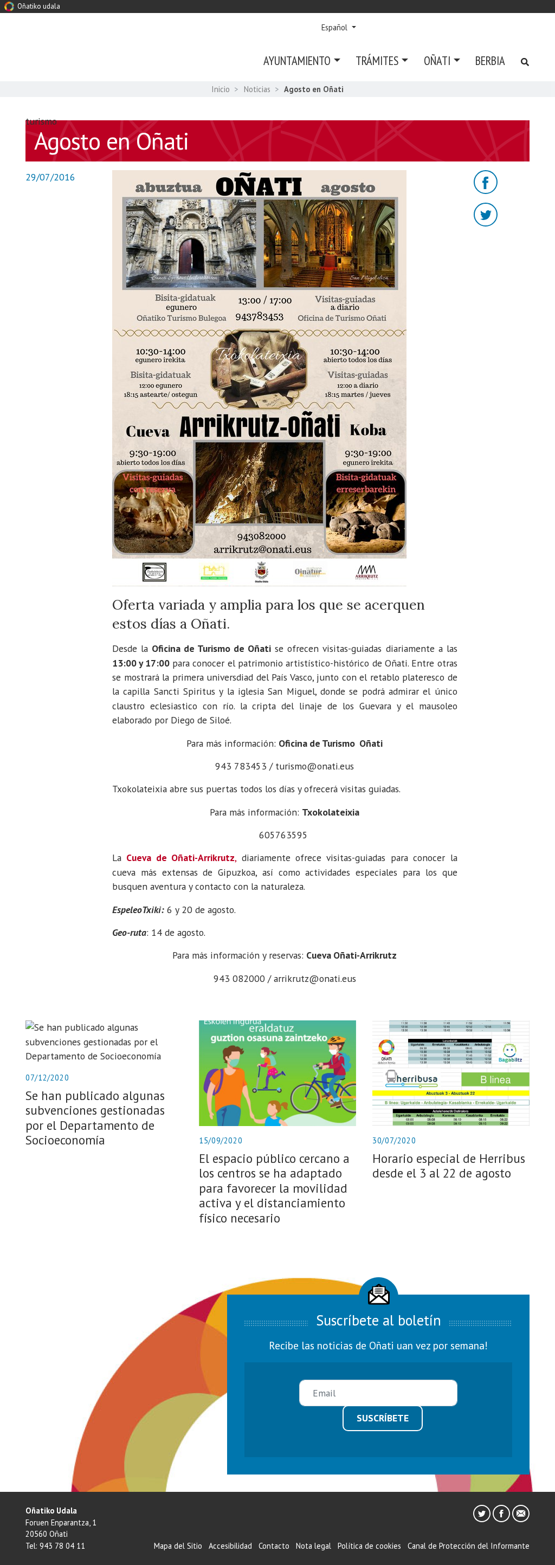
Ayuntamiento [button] (297, 60)
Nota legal (313, 1546)
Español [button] (335, 27)
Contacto (274, 1546)
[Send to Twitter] (486, 213)
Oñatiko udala (38, 6)
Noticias (257, 89)
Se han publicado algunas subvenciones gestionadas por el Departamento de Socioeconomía (95, 1118)
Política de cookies (369, 1546)
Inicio (220, 89)
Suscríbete (383, 1418)
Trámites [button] (377, 60)
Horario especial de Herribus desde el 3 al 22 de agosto (448, 1165)
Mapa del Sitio (178, 1546)
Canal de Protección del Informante (469, 1546)
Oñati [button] (437, 60)
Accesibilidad (230, 1546)
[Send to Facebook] (486, 180)
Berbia (490, 60)
